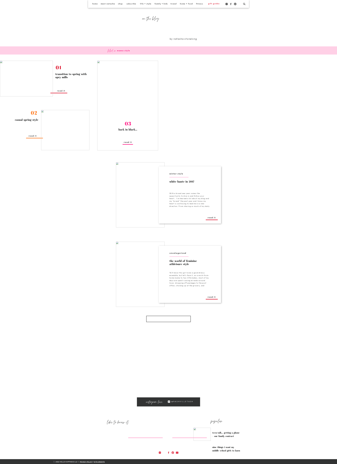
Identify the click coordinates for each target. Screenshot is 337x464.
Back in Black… (127, 129)
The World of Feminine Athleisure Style (183, 262)
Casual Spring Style (26, 119)
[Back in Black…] (127, 105)
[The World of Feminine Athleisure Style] (140, 274)
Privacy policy (86, 462)
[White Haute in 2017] (140, 194)
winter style (176, 174)
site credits (99, 462)
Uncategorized (177, 253)
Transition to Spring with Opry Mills (71, 75)
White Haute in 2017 (181, 181)
